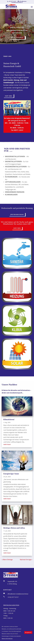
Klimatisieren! (8, 419)
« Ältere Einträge (7, 560)
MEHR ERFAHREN (17, 37)
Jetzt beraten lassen (17, 214)
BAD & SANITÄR (17, 27)
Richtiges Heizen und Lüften (14, 528)
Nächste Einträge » (26, 560)
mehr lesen (7, 444)
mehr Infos (8, 96)
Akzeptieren (28, 632)
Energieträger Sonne (11, 474)
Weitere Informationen (7, 638)
